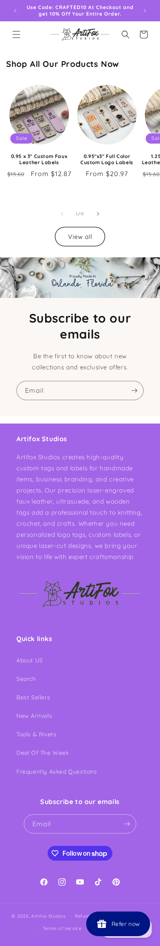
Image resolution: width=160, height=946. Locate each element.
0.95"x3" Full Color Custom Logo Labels (106, 159)
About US (29, 660)
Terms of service (62, 928)
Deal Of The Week (42, 752)
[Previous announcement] (15, 11)
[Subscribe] (134, 390)
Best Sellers (33, 697)
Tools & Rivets (36, 734)
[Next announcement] (145, 11)
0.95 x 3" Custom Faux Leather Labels (39, 159)
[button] (16, 34)
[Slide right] (98, 214)
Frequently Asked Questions (56, 771)
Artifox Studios (48, 916)
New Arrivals (34, 715)
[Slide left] (62, 214)
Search (26, 679)
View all (80, 237)
